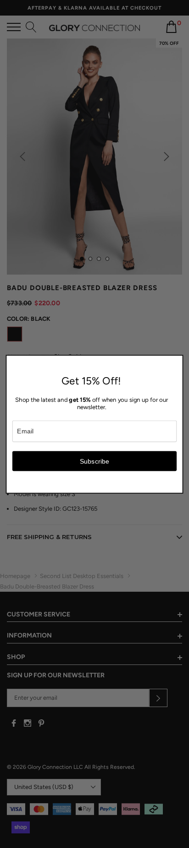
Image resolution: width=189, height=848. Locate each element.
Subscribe (95, 461)
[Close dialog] (177, 360)
